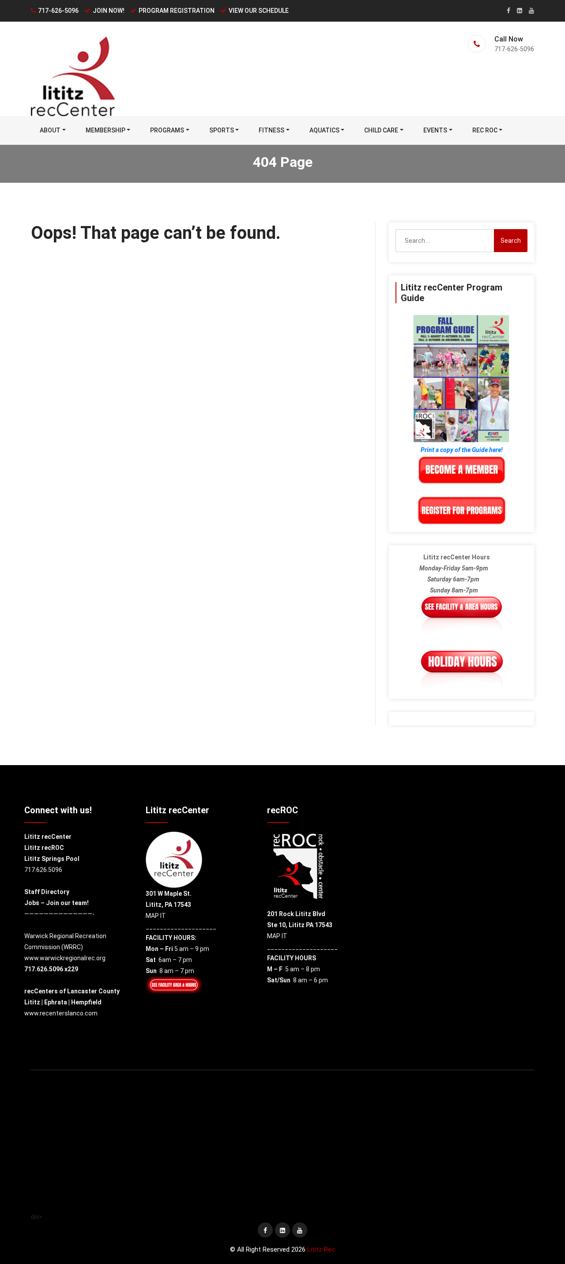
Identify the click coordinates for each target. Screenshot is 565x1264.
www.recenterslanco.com (61, 1013)
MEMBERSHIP (105, 130)
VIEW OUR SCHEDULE (259, 10)
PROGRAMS (167, 130)
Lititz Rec (321, 1249)
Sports (221, 130)
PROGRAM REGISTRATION (177, 10)
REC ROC (484, 130)
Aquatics (324, 130)
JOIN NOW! (108, 10)
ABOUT (50, 130)
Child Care (381, 130)
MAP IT (156, 915)
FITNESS (271, 130)
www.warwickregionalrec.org (64, 958)
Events (435, 130)
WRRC (72, 947)
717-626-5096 (58, 10)
